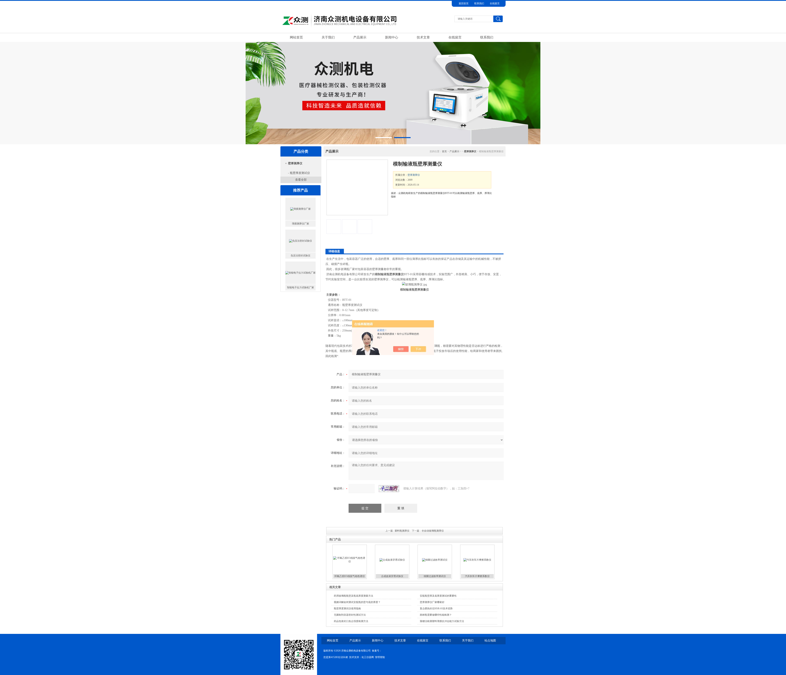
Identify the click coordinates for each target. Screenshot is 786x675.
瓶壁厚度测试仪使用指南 (347, 608)
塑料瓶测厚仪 (402, 530)
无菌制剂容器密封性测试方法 (350, 614)
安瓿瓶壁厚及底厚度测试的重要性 (438, 595)
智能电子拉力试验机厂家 (300, 270)
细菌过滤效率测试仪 (435, 576)
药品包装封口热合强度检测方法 (351, 621)
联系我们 (479, 3)
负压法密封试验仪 (300, 238)
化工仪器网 (367, 657)
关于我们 (328, 37)
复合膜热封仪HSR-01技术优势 (436, 608)
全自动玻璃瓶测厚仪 (433, 530)
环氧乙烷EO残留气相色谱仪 (349, 576)
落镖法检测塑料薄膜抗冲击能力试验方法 (442, 621)
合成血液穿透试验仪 (392, 576)
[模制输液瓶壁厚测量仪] (357, 187)
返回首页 (464, 3)
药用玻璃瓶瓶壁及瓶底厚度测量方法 (353, 595)
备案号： (377, 650)
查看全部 (301, 179)
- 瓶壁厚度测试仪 (299, 173)
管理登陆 (380, 657)
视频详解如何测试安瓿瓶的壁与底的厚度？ (357, 602)
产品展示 (359, 37)
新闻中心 (391, 37)
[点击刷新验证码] (389, 488)
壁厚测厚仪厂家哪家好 (432, 602)
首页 (444, 151)
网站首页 (296, 37)
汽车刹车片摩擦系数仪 (477, 576)
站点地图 (490, 640)
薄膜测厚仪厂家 (300, 206)
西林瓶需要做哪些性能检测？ (436, 614)
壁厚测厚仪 (295, 163)
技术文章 (423, 37)
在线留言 (495, 3)
